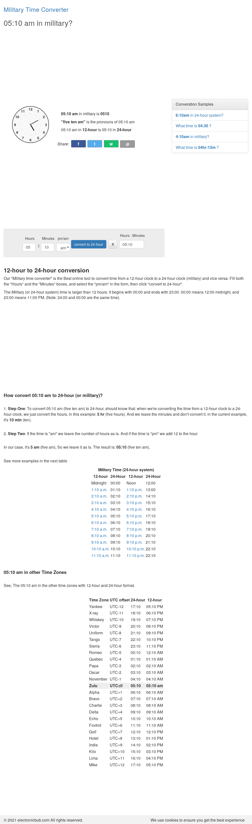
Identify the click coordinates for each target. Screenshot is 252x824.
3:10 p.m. (134, 502)
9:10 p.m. (134, 542)
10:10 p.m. (135, 549)
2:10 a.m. (99, 496)
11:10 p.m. (135, 555)
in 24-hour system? (199, 115)
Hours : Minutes (132, 235)
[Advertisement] (84, 66)
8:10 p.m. (134, 535)
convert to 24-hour (88, 244)
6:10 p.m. (134, 522)
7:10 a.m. (99, 529)
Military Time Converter (36, 9)
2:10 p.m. (134, 496)
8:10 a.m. (99, 535)
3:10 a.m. (99, 502)
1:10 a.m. (99, 489)
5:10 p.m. (134, 516)
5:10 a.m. (99, 516)
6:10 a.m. (99, 522)
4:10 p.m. (134, 509)
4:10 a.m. (99, 509)
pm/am (63, 238)
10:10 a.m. (100, 549)
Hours (29, 238)
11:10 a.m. (100, 555)
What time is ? (193, 125)
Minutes (48, 238)
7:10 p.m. (134, 529)
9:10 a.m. (99, 542)
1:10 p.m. (134, 489)
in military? (192, 136)
